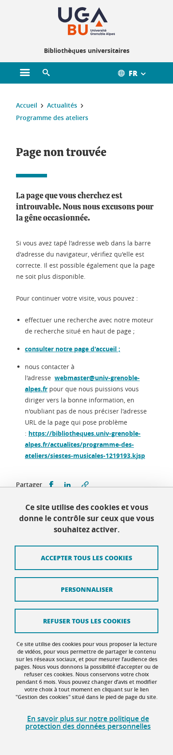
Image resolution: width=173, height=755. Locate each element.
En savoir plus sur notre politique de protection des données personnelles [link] (88, 722)
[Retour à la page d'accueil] (86, 21)
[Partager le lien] (85, 485)
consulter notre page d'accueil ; (72, 349)
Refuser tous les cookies (86, 620)
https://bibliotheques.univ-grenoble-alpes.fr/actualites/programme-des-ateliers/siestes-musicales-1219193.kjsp (85, 444)
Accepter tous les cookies (86, 557)
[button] (46, 73)
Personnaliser (87, 589)
